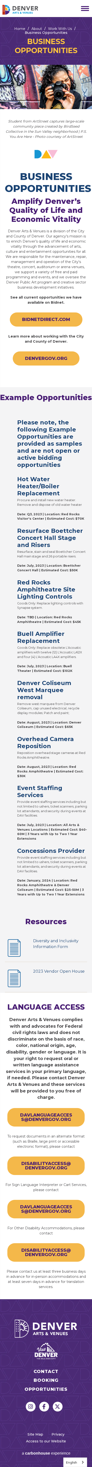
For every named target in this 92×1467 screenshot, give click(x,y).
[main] (46, 658)
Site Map (35, 1434)
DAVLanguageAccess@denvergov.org (46, 1117)
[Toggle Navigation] (83, 8)
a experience (46, 1453)
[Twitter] (58, 1406)
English (71, 1462)
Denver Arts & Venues (27, 10)
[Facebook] (44, 1406)
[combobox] (75, 1462)
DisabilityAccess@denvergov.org (46, 1166)
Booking (46, 1380)
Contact (46, 1371)
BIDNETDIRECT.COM (46, 319)
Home (19, 28)
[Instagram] (31, 1406)
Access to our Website (46, 1441)
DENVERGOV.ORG (46, 358)
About (36, 28)
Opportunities (46, 1389)
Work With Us (60, 28)
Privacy (58, 1434)
